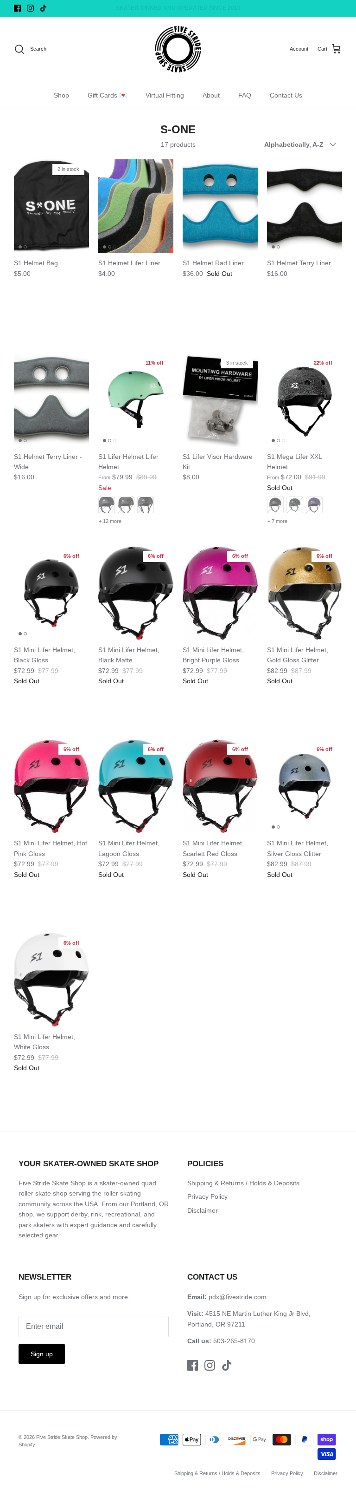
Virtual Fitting (165, 95)
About (211, 95)
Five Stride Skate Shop (62, 1437)
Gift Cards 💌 (107, 95)
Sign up (42, 1354)
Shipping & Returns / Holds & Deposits (243, 1183)
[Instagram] (30, 8)
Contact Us (286, 95)
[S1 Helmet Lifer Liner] (135, 206)
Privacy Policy (207, 1196)
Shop (61, 95)
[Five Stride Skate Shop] (178, 49)
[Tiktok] (43, 8)
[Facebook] (17, 8)
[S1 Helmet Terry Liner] (304, 206)
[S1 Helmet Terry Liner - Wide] (51, 400)
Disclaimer (202, 1210)
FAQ (244, 95)
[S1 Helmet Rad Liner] (220, 206)
